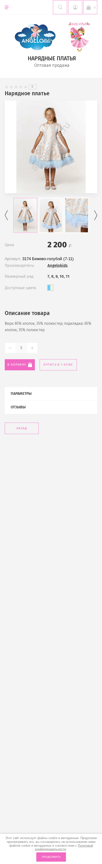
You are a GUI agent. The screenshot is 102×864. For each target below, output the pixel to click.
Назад (21, 428)
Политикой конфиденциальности (64, 847)
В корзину (16, 364)
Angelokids (57, 265)
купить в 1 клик (58, 364)
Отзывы (18, 407)
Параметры (21, 393)
